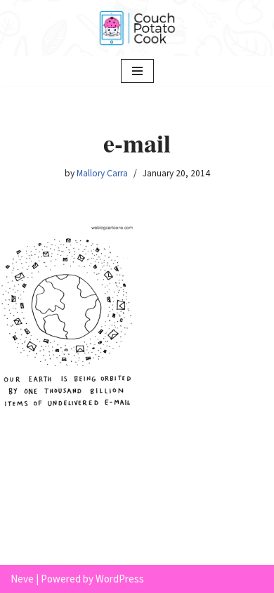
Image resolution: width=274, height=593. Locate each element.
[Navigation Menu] (137, 71)
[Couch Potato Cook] (137, 28)
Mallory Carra (102, 173)
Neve (22, 578)
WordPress (120, 578)
